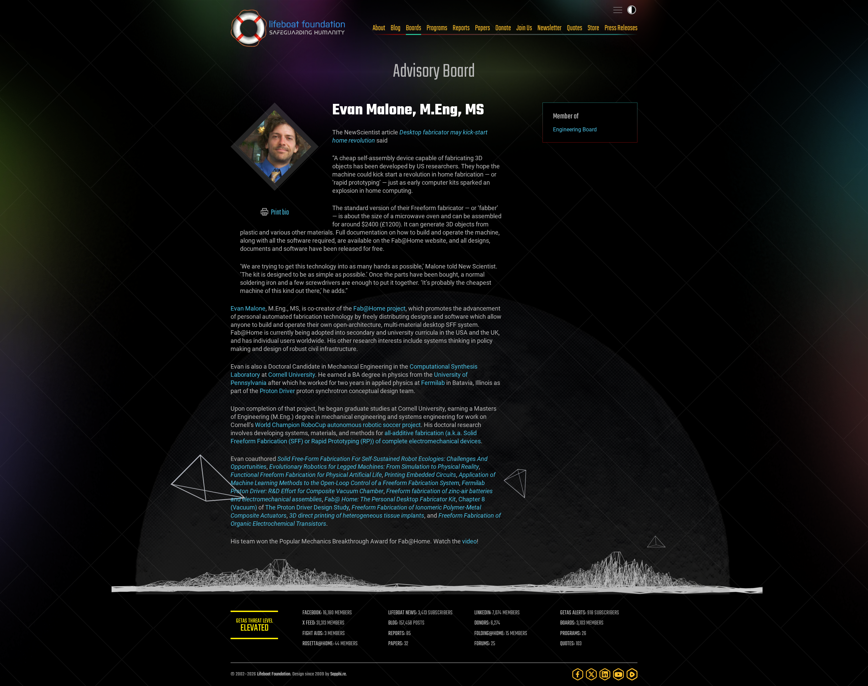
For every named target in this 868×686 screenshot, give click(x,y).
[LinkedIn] (604, 674)
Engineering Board (575, 129)
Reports (461, 28)
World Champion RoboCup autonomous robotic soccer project (338, 424)
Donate (503, 28)
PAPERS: (395, 643)
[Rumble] (632, 674)
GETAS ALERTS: (573, 613)
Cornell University (291, 374)
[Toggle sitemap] (617, 9)
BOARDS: (567, 623)
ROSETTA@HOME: (318, 643)
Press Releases (621, 28)
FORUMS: (482, 643)
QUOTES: (567, 643)
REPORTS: (396, 633)
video (469, 541)
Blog (395, 28)
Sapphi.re (338, 674)
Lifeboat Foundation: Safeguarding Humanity (288, 28)
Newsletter (549, 28)
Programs (437, 28)
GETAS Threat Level (254, 626)
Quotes (574, 28)
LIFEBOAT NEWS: (402, 613)
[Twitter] (591, 674)
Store (593, 28)
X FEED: (308, 623)
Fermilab (433, 382)
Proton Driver (277, 390)
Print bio (279, 212)
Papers (482, 28)
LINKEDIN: (482, 613)
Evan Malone (248, 308)
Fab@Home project (379, 308)
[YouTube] (618, 674)
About (379, 28)
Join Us (524, 28)
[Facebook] (577, 674)
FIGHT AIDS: (312, 633)
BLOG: (393, 623)
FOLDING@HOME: (489, 633)
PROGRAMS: (570, 633)
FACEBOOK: (312, 613)
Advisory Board (434, 72)
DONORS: (482, 623)
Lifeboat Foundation (273, 674)
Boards (413, 28)
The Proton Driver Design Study (307, 507)
